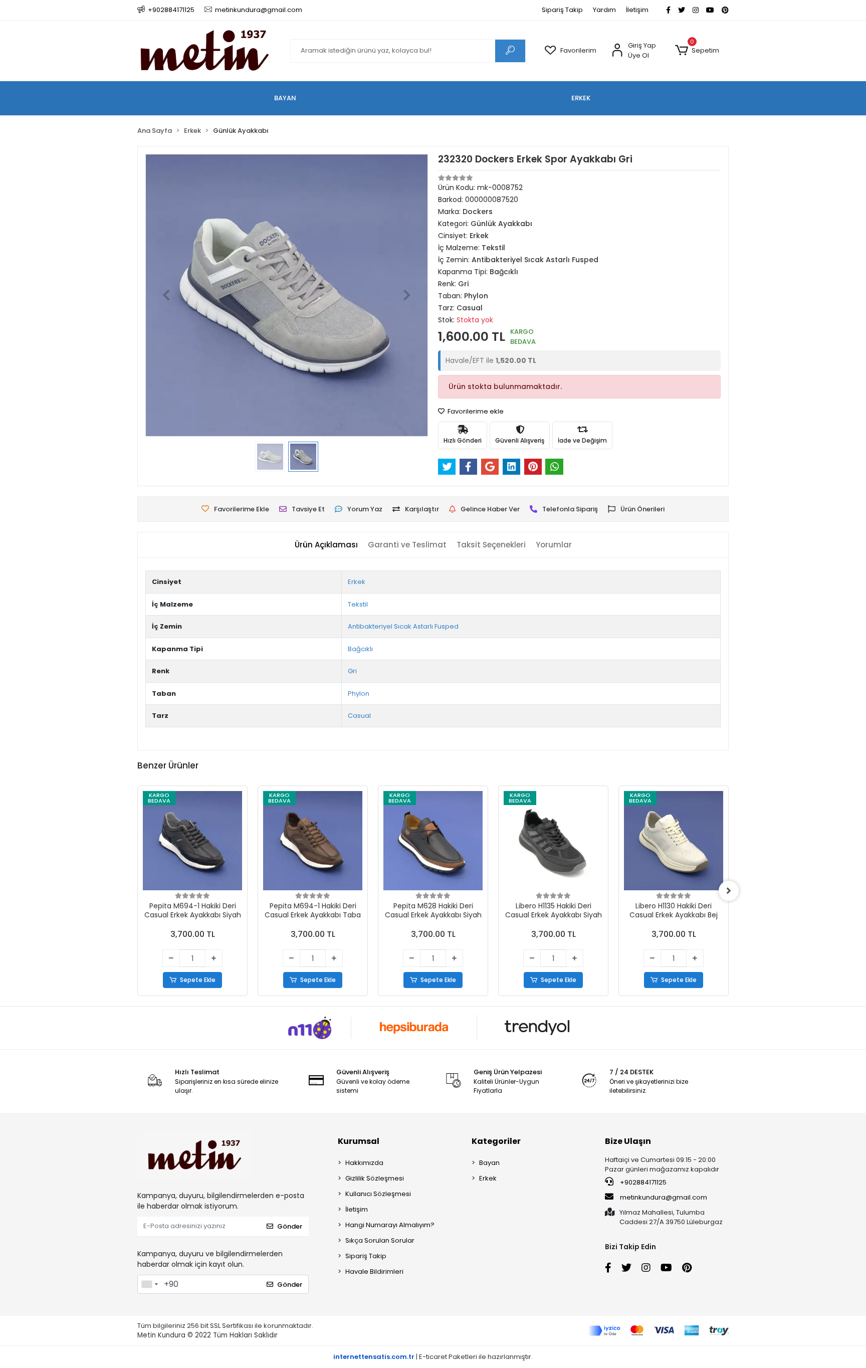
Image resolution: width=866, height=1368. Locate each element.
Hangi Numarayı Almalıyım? (390, 1225)
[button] (697, 50)
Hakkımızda (364, 1162)
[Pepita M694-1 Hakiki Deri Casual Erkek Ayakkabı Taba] (312, 840)
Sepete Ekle (197, 979)
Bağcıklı (360, 649)
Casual (359, 715)
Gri (352, 671)
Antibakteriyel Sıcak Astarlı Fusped (403, 626)
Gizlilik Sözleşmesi (374, 1178)
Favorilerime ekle (475, 411)
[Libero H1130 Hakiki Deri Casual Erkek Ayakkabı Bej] (673, 840)
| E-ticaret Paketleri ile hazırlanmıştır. (433, 1356)
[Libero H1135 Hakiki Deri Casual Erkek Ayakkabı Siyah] (553, 840)
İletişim (637, 10)
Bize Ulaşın (628, 1141)
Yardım (604, 10)
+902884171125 (642, 1182)
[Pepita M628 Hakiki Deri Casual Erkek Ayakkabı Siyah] (433, 840)
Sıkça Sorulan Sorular (379, 1240)
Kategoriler (496, 1141)
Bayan (489, 1162)
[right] (729, 891)
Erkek (356, 582)
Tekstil (358, 604)
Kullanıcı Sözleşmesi (378, 1194)
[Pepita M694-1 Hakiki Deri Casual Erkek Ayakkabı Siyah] (192, 840)
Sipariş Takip (562, 10)
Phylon (358, 693)
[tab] (326, 545)
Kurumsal (358, 1141)
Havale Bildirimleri (374, 1271)
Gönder (289, 1226)
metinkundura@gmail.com (663, 1197)
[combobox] (149, 1284)
